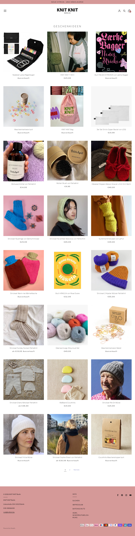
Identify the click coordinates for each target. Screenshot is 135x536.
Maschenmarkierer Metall (111, 348)
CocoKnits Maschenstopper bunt (111, 457)
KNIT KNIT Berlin (15, 494)
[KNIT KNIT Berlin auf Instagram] (126, 495)
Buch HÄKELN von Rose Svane (67, 293)
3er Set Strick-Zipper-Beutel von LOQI (111, 130)
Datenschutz (79, 509)
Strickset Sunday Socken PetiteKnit (23, 348)
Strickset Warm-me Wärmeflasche (23, 293)
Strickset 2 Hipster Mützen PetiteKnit (111, 293)
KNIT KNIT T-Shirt (67, 75)
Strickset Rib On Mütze (111, 403)
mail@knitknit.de (9, 512)
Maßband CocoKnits (67, 403)
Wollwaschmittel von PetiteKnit (23, 184)
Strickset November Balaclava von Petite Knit (67, 239)
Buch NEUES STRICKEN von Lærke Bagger (111, 75)
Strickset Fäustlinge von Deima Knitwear (23, 239)
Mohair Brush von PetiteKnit (67, 183)
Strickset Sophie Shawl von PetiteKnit (67, 457)
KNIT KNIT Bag (67, 130)
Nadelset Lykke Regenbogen (24, 75)
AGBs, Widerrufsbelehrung (81, 515)
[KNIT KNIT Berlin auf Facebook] (118, 495)
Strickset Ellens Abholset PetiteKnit (23, 403)
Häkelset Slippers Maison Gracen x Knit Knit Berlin (111, 184)
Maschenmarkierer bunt (23, 130)
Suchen (76, 500)
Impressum (78, 505)
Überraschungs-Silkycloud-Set (67, 348)
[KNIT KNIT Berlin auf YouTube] (130, 495)
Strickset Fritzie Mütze (23, 457)
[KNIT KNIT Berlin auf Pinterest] (122, 495)
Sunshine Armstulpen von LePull (111, 239)
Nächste (76, 470)
